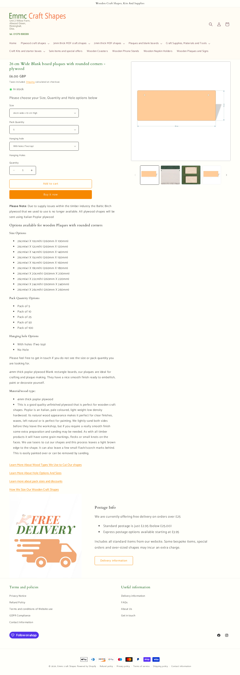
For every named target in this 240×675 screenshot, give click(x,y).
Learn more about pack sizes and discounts (35, 481)
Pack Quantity (16, 122)
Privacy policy (123, 666)
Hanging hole (16, 139)
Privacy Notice (17, 596)
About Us (126, 609)
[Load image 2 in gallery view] (170, 175)
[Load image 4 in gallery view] (211, 175)
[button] (35, 43)
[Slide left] (135, 175)
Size (11, 106)
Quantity (14, 163)
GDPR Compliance (20, 616)
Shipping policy (160, 666)
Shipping (30, 82)
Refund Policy (17, 602)
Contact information (181, 666)
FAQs (124, 602)
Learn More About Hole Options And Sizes (35, 473)
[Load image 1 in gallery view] (149, 175)
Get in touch (128, 616)
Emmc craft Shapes (66, 666)
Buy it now (51, 194)
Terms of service (141, 666)
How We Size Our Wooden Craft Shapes (34, 489)
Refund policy (106, 666)
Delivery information (113, 560)
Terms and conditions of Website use (31, 609)
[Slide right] (226, 175)
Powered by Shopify (86, 666)
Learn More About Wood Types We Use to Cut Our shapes (45, 464)
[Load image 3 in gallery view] (191, 175)
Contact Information (21, 622)
